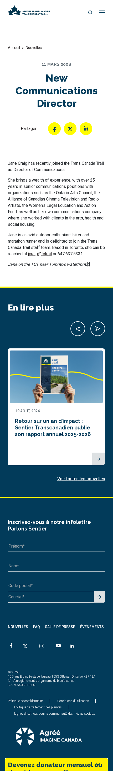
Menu (102, 12)
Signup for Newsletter (99, 597)
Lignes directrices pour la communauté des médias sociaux (54, 713)
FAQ (36, 627)
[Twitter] (70, 128)
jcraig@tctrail (40, 253)
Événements (92, 627)
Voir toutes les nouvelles (81, 478)
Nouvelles (18, 627)
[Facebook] (54, 128)
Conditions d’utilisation (73, 701)
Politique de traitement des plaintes (38, 707)
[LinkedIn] (86, 128)
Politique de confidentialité (25, 701)
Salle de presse (60, 627)
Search (90, 13)
